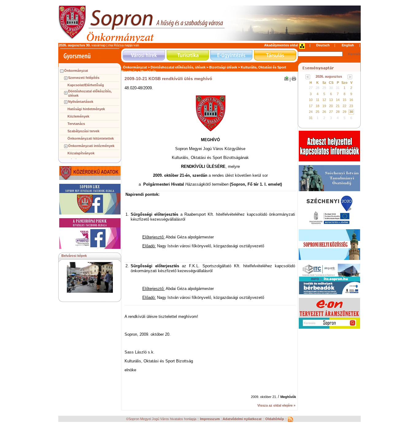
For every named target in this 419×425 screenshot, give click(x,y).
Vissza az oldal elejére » (276, 405)
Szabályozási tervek (83, 131)
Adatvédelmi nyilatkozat (242, 419)
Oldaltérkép (275, 419)
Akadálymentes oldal (281, 45)
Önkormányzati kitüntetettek (90, 138)
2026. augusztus (329, 76)
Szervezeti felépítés (83, 77)
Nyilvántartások (80, 101)
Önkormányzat (76, 70)
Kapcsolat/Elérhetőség (85, 85)
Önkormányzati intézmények (91, 146)
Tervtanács (76, 124)
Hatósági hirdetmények (86, 109)
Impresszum (210, 419)
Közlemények (78, 116)
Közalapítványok (80, 153)
